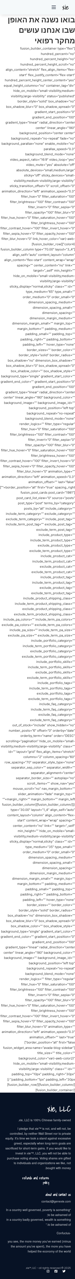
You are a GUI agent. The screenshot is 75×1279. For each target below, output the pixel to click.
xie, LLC (59, 1109)
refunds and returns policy (35, 1180)
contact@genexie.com (56, 1201)
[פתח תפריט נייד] (54, 7)
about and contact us (58, 1194)
